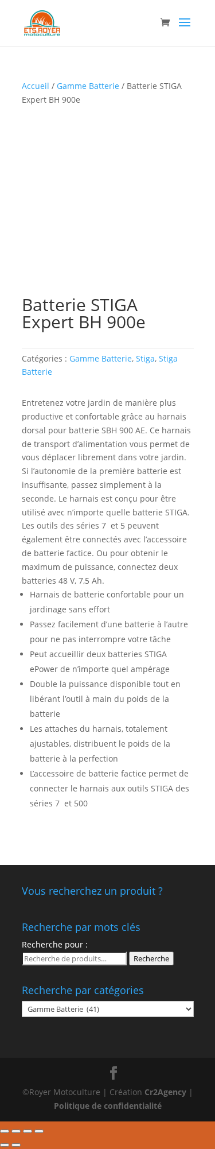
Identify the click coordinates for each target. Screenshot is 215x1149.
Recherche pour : (55, 944)
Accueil (35, 85)
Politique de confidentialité (108, 1105)
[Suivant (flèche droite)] (16, 1145)
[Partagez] (16, 1131)
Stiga (145, 358)
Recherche (151, 958)
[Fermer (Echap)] (4, 1131)
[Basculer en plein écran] (27, 1131)
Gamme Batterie (88, 85)
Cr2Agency (166, 1091)
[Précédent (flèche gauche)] (4, 1145)
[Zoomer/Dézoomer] (39, 1131)
